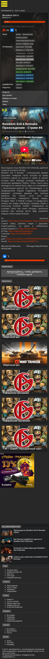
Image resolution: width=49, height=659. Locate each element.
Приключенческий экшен (25, 41)
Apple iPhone (20, 59)
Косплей (10, 642)
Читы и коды (12, 587)
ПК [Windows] (21, 53)
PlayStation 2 (20, 50)
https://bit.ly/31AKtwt (27, 228)
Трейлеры (11, 617)
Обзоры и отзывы (10, 98)
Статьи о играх (13, 601)
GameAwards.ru (7, 10)
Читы (5, 104)
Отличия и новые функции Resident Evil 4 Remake (29, 549)
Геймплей (11, 619)
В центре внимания (14, 607)
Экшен (18, 34)
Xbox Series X (20, 81)
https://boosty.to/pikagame (20, 221)
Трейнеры (11, 589)
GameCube (20, 47)
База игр (10, 574)
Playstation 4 (20, 75)
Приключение (28, 34)
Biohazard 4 (6, 17)
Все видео (11, 615)
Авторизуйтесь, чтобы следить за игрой (18, 26)
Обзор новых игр (13, 603)
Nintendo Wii (20, 56)
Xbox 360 (19, 63)
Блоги (9, 641)
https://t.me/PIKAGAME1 (21, 233)
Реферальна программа (16, 393)
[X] (16, 30)
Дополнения (12, 631)
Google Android (21, 69)
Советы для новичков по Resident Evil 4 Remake (31, 558)
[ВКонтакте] (12, 30)
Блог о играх (20, 10)
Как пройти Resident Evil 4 (11, 526)
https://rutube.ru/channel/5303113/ (23, 241)
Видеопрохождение (14, 621)
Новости (5, 92)
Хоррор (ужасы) (21, 37)
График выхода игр (14, 572)
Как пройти (7, 95)
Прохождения (12, 586)
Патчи (9, 633)
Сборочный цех (11, 309)
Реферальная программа (16, 420)
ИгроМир (10, 644)
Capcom (19, 84)
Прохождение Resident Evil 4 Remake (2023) (29, 531)
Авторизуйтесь (15, 271)
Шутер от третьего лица (24, 44)
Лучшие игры (12, 570)
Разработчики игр (14, 577)
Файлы (5, 101)
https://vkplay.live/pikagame (20, 231)
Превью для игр (13, 605)
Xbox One (19, 72)
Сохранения (11, 591)
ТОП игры (11, 576)
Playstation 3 (20, 66)
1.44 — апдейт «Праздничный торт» (22, 448)
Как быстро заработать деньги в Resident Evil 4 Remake (28, 540)
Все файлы (11, 629)
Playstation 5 (20, 78)
